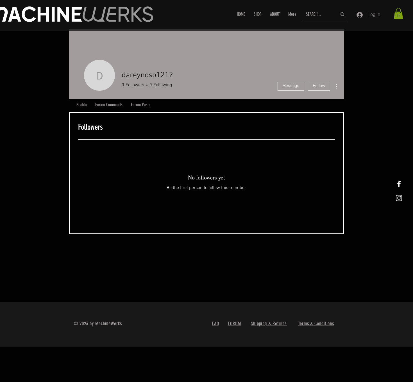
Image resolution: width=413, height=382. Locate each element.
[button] (398, 13)
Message (290, 86)
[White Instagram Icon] (399, 198)
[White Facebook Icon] (399, 184)
